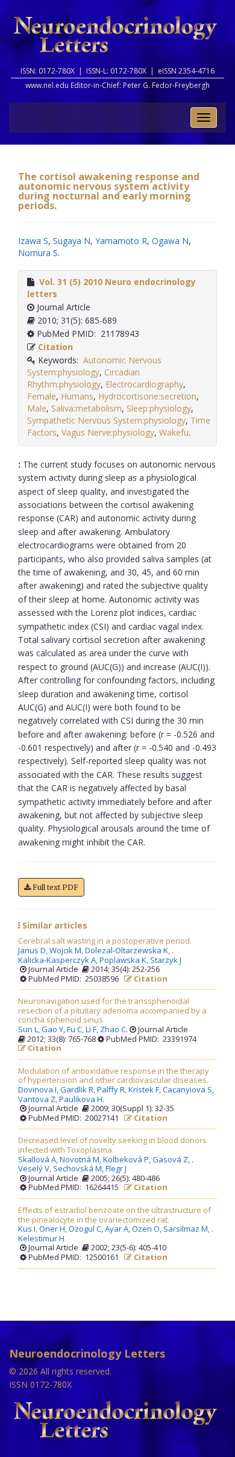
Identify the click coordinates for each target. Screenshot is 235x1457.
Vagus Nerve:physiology (107, 432)
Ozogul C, (87, 1229)
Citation (55, 346)
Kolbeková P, (127, 1160)
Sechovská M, (79, 1169)
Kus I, (28, 1229)
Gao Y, (54, 1030)
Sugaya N (71, 240)
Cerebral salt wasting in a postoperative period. (105, 941)
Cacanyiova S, (189, 1090)
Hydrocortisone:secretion (147, 396)
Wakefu (174, 432)
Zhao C (113, 1030)
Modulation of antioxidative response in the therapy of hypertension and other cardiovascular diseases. (113, 1076)
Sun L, (30, 1030)
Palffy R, (112, 1090)
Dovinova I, (39, 1090)
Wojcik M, (67, 951)
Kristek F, (145, 1090)
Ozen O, (147, 1229)
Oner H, (54, 1229)
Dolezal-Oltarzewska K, (128, 951)
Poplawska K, (124, 960)
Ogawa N (170, 240)
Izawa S (33, 240)
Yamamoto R (121, 240)
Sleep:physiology (159, 408)
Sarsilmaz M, (187, 1229)
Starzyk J (165, 960)
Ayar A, (118, 1229)
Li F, (93, 1030)
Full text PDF (54, 887)
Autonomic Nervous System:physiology (94, 366)
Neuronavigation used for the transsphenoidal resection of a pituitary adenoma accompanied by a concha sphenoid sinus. (112, 1011)
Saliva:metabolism (86, 408)
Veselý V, (35, 1169)
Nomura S (38, 252)
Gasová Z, (172, 1160)
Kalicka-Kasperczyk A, (58, 960)
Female (41, 396)
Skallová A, (39, 1160)
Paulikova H (80, 1099)
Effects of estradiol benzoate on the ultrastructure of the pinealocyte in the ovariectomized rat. (114, 1215)
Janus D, (33, 951)
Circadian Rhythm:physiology (83, 378)
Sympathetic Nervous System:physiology (106, 420)
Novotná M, (81, 1160)
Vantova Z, (38, 1099)
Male (36, 408)
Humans (77, 396)
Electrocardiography (144, 384)
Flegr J (116, 1169)
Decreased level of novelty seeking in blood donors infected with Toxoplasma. (112, 1145)
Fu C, (76, 1030)
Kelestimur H (41, 1239)
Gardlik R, (78, 1090)
